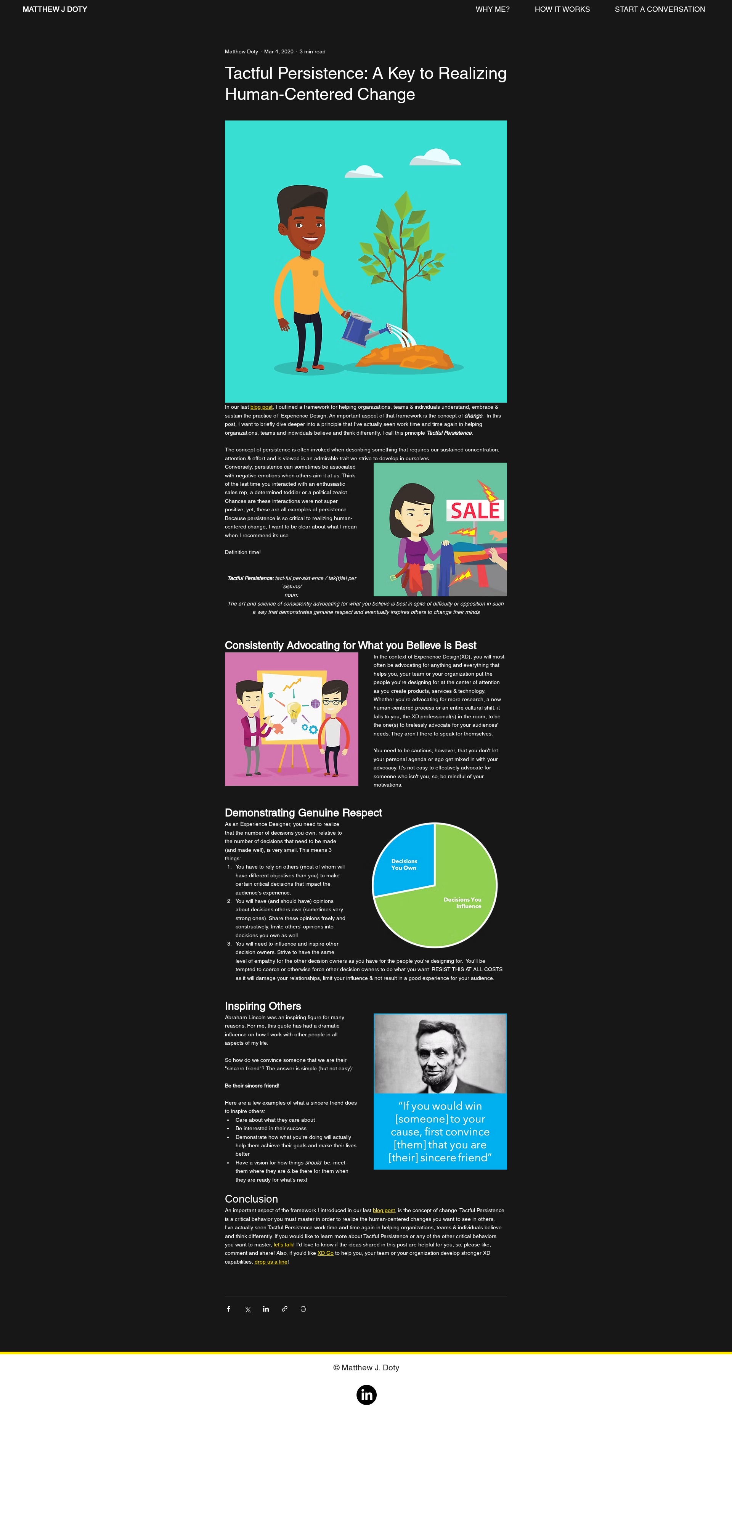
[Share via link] (284, 1308)
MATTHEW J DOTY (56, 9)
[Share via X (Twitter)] (247, 1308)
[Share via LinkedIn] (266, 1308)
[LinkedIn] (366, 1395)
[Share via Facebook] (228, 1308)
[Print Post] (303, 1308)
